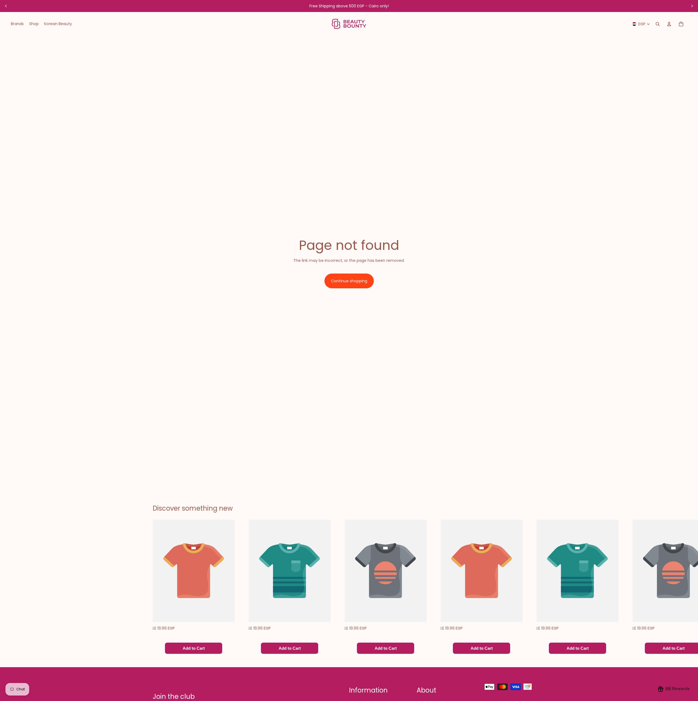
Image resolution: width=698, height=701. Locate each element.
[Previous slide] (6, 6)
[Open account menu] (669, 24)
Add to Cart (194, 648)
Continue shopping (349, 281)
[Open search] (658, 24)
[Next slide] (692, 6)
